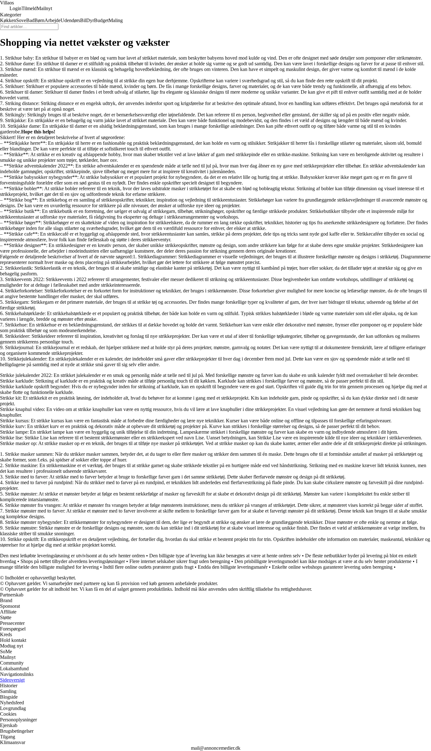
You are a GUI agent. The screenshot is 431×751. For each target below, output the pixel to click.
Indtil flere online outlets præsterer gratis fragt (148, 567)
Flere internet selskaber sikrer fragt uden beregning (179, 561)
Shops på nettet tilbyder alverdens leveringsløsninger (73, 561)
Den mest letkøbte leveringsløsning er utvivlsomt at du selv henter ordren (72, 555)
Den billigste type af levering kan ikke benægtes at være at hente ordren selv (225, 555)
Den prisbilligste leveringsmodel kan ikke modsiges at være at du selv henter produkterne (322, 561)
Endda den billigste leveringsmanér (233, 567)
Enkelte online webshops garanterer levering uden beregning (332, 567)
